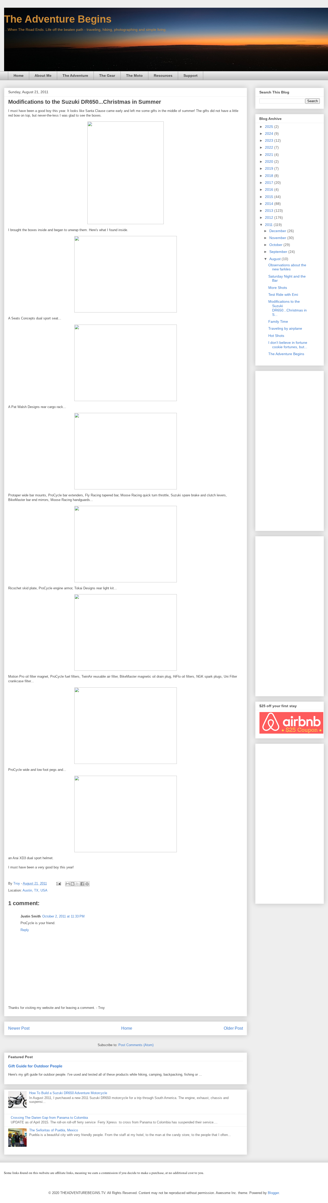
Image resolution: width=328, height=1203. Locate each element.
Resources (163, 75)
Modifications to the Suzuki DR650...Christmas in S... (287, 307)
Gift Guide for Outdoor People (35, 1066)
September (278, 252)
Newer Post (18, 1028)
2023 (269, 140)
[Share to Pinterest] (87, 883)
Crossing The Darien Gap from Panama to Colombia (49, 1118)
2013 (269, 211)
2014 (269, 204)
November (278, 238)
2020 (269, 161)
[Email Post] (58, 883)
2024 (269, 133)
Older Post (233, 1028)
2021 (269, 155)
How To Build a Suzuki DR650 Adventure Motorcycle (68, 1093)
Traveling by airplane (285, 328)
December (278, 231)
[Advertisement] (289, 450)
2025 (269, 127)
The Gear (107, 75)
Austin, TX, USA (35, 890)
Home (19, 75)
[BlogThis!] (72, 883)
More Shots (277, 288)
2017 (269, 183)
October (276, 245)
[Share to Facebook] (82, 883)
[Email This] (67, 883)
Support (190, 75)
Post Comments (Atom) (135, 1045)
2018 (269, 176)
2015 (269, 197)
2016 (269, 189)
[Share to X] (77, 883)
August (275, 259)
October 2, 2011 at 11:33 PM (63, 916)
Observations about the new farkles (287, 267)
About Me (43, 75)
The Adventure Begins (57, 19)
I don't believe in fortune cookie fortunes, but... (287, 344)
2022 (269, 147)
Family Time (278, 321)
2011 (269, 225)
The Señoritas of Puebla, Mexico (53, 1130)
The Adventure (75, 75)
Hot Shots (276, 336)
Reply (24, 930)
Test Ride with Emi (283, 294)
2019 (269, 168)
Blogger (273, 1193)
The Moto (134, 75)
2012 (269, 217)
